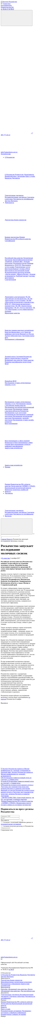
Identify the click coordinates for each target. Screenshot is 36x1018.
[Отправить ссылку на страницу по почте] (16, 767)
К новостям (5, 558)
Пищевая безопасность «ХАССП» (19, 264)
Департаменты (29, 174)
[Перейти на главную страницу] (9, 2)
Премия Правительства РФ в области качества (18, 238)
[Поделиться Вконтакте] (16, 720)
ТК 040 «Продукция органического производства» (19, 301)
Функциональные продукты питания (17, 272)
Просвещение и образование (11, 984)
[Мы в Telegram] (16, 71)
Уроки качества (28, 360)
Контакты (14, 201)
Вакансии (8, 178)
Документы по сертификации (23, 199)
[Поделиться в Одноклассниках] (16, 736)
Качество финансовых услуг (14, 332)
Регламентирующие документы (16, 197)
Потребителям (6, 154)
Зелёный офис (18, 261)
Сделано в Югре (24, 269)
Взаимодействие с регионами (15, 176)
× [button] (1, 537)
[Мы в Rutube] (16, 117)
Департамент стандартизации (15, 297)
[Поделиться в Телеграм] (16, 751)
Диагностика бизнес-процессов (11, 980)
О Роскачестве (10, 174)
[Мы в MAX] (16, 87)
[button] (16, 526)
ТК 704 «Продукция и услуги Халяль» (18, 299)
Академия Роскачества (24, 356)
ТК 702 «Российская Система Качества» (17, 297)
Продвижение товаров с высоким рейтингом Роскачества (16, 410)
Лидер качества (16, 486)
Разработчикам (6, 1014)
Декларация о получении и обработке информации (16, 1011)
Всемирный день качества (14, 360)
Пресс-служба (30, 176)
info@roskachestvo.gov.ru (9, 152)
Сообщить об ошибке (18, 1014)
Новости (8, 491)
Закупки (8, 201)
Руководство (19, 174)
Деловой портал (10, 356)
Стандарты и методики (17, 996)
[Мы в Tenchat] (16, 102)
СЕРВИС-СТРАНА (28, 486)
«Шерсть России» (23, 274)
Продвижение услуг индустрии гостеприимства (15, 413)
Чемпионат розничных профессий (16, 490)
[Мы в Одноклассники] (16, 56)
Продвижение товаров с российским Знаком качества (18, 404)
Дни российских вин (28, 991)
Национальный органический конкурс (18, 488)
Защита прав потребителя (13, 465)
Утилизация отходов (20, 263)
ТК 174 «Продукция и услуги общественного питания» (20, 309)
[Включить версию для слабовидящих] (16, 18)
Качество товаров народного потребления (19, 330)
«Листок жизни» (10, 274)
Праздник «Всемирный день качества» (14, 989)
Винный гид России (27, 334)
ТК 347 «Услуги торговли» (23, 307)
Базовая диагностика (12, 237)
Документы (31, 975)
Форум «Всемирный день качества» (16, 990)
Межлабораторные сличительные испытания (16, 982)
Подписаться (6, 828)
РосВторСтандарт (22, 276)
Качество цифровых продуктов (18, 333)
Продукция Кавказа (11, 269)
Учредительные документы (14, 195)
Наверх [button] (3, 1016)
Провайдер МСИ (10, 381)
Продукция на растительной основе (17, 270)
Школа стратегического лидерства (16, 358)
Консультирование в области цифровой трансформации (17, 445)
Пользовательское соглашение (11, 1011)
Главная (3, 539)
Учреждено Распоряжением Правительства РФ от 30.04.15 (7, 6)
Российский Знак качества (14, 258)
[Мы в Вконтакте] (16, 40)
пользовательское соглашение (11, 824)
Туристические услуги (22, 267)
